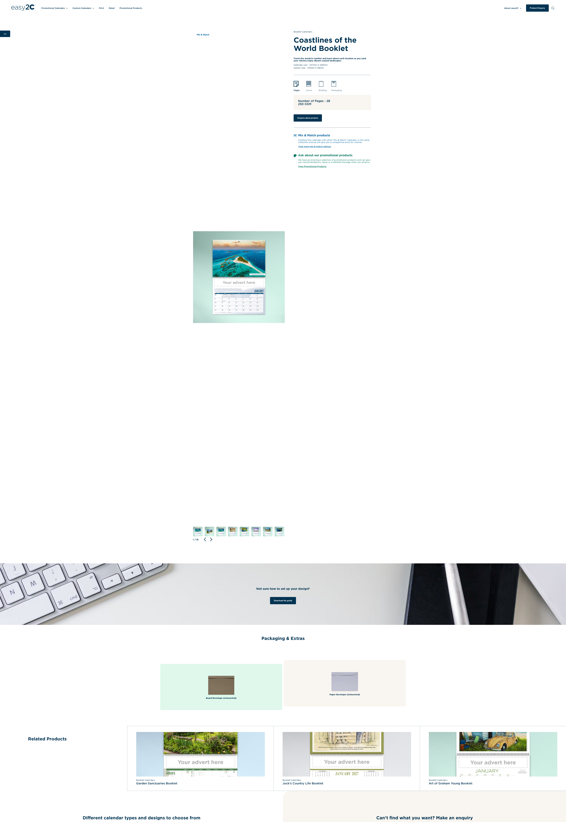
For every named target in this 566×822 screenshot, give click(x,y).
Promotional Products (131, 8)
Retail (112, 8)
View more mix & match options (314, 146)
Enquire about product (307, 118)
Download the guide (283, 600)
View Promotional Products (312, 166)
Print (101, 8)
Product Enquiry (537, 8)
